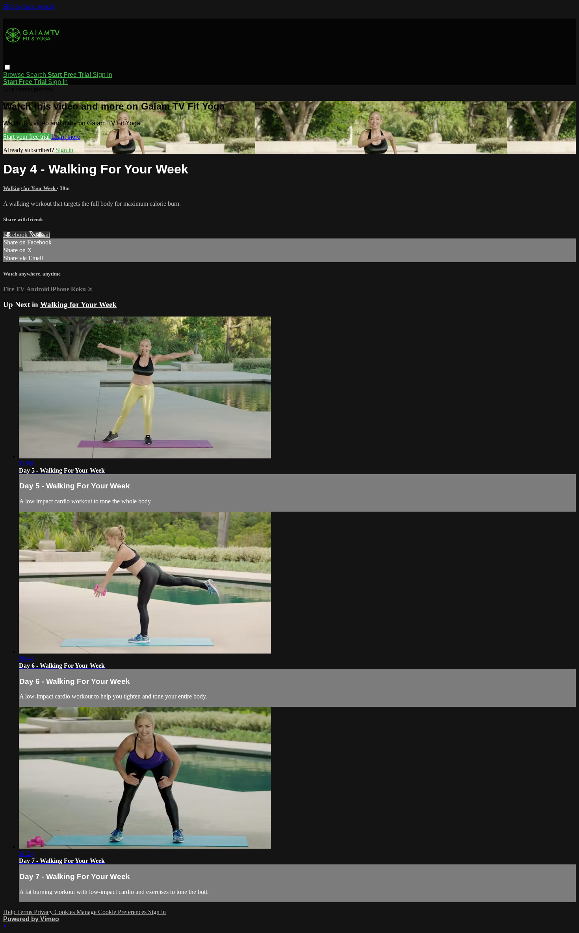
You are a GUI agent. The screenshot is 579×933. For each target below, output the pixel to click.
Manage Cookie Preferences (112, 912)
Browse (14, 74)
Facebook (16, 234)
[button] (7, 67)
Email (42, 234)
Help (10, 912)
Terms (25, 912)
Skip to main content (28, 6)
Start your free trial (27, 136)
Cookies (65, 912)
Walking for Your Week (30, 188)
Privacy (44, 912)
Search (37, 74)
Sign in (102, 74)
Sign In (58, 81)
